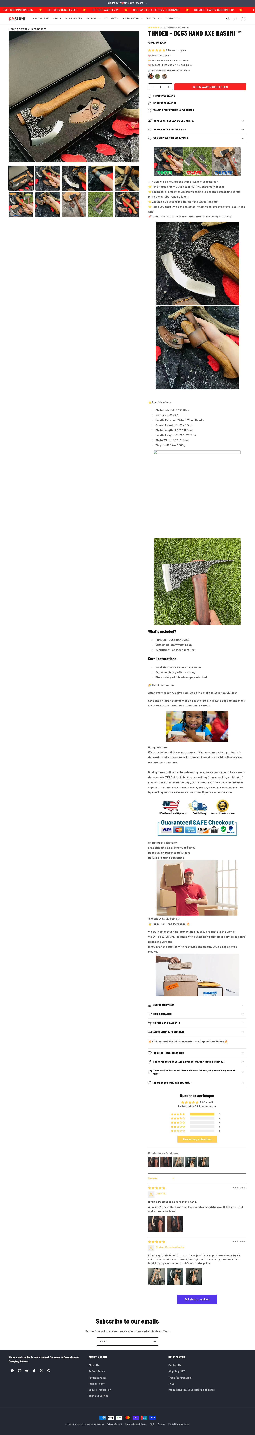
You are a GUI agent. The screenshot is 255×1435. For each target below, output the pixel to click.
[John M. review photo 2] (175, 1224)
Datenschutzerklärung (136, 1424)
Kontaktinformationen (179, 1424)
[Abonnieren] (155, 1341)
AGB (152, 1424)
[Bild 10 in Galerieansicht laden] (127, 204)
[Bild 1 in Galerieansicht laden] (21, 178)
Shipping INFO (176, 1371)
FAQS (171, 1383)
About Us (94, 1365)
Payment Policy (98, 1377)
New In (23, 28)
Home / (14, 28)
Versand (161, 1424)
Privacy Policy (97, 1383)
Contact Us (174, 1365)
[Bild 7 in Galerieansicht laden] (47, 204)
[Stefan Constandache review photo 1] (156, 1276)
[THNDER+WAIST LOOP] (150, 76)
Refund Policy (97, 1371)
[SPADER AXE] (157, 76)
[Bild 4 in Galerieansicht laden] (100, 178)
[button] (93, 18)
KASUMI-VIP (79, 1424)
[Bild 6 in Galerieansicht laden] (21, 204)
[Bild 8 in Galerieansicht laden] (74, 204)
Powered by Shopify (94, 1424)
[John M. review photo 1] (156, 1224)
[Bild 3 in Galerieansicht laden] (74, 178)
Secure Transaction (100, 1389)
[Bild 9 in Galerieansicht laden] (100, 204)
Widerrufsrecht (114, 1424)
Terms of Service (99, 1395)
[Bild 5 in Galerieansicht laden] (127, 178)
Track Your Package (179, 1377)
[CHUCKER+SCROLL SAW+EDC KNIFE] (164, 76)
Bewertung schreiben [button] (197, 1139)
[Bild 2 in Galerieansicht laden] (47, 178)
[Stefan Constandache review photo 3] (193, 1276)
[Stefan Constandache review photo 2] (175, 1276)
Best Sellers (38, 28)
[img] (156, 1188)
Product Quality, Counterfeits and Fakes (191, 1389)
